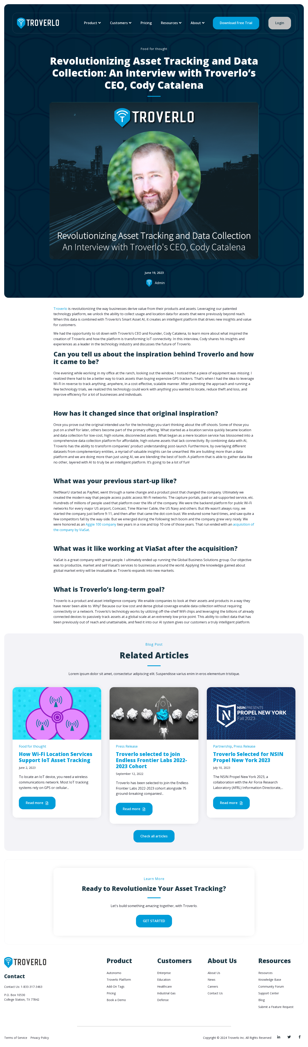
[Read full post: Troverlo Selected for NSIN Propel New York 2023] (251, 713)
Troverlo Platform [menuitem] (119, 980)
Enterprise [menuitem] (164, 973)
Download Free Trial (236, 23)
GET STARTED (154, 921)
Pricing (146, 23)
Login (279, 23)
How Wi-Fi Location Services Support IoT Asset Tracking (55, 757)
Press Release (127, 746)
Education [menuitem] (164, 980)
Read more (35, 802)
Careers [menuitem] (213, 986)
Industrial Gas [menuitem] (166, 993)
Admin (160, 283)
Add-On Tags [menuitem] (115, 986)
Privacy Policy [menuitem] (39, 1038)
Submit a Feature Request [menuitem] (276, 1007)
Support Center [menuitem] (268, 993)
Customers (119, 23)
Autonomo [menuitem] (114, 973)
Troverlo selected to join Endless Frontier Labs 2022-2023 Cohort (151, 760)
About (196, 23)
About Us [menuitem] (214, 973)
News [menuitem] (211, 980)
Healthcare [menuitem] (164, 986)
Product (90, 23)
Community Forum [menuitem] (271, 986)
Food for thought (154, 49)
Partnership (222, 746)
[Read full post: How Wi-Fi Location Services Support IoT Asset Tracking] (57, 713)
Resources (169, 23)
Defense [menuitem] (163, 1000)
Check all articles (154, 836)
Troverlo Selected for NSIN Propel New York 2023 (248, 757)
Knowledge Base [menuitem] (269, 980)
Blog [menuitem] (261, 1000)
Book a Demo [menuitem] (116, 1000)
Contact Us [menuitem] (215, 993)
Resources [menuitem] (265, 973)
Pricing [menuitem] (111, 993)
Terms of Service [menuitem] (15, 1038)
